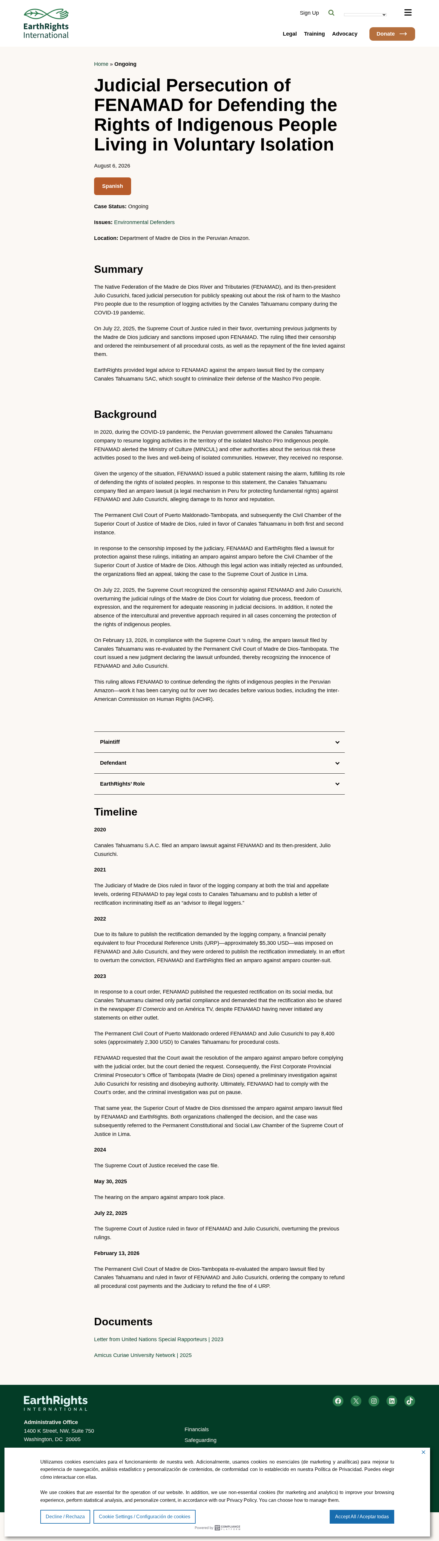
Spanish (112, 186)
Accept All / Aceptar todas (362, 1516)
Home (101, 64)
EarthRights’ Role (122, 784)
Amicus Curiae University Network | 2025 (143, 1355)
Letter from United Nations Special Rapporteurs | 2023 (158, 1339)
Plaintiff (110, 742)
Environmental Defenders (144, 222)
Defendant (113, 763)
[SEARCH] (331, 12)
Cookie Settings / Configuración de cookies (144, 1516)
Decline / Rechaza (65, 1516)
